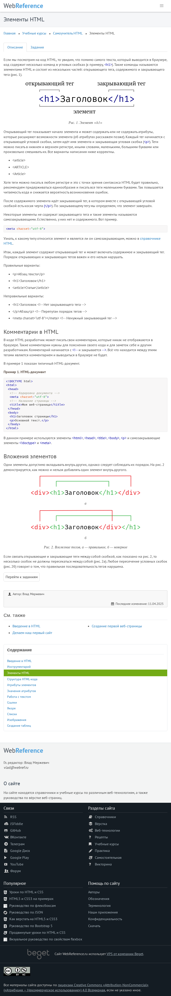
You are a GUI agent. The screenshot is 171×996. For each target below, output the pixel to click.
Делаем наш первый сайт (32, 632)
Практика (102, 850)
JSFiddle (16, 823)
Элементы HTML (18, 673)
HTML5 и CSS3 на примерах (31, 898)
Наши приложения (103, 912)
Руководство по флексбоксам (32, 905)
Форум (15, 871)
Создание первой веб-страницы (117, 626)
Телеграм (17, 844)
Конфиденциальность (105, 919)
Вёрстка (101, 823)
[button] (161, 6)
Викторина (103, 864)
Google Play (19, 857)
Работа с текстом (19, 696)
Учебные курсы (107, 844)
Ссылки (12, 702)
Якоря (11, 708)
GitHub (15, 830)
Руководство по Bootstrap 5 (31, 926)
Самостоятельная (108, 857)
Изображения (16, 720)
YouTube (16, 864)
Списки (12, 714)
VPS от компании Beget (125, 954)
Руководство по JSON (26, 912)
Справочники (105, 817)
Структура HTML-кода (22, 679)
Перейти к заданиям (22, 577)
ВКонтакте (18, 837)
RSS (13, 817)
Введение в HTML (26, 626)
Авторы (94, 892)
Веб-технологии (107, 830)
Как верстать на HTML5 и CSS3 (33, 919)
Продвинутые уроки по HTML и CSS (37, 932)
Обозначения (98, 898)
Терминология (99, 905)
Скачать (94, 926)
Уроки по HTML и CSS (26, 892)
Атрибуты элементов (21, 685)
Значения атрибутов (21, 691)
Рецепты (101, 837)
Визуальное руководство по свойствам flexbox (45, 939)
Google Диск (20, 850)
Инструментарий (19, 666)
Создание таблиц (19, 725)
